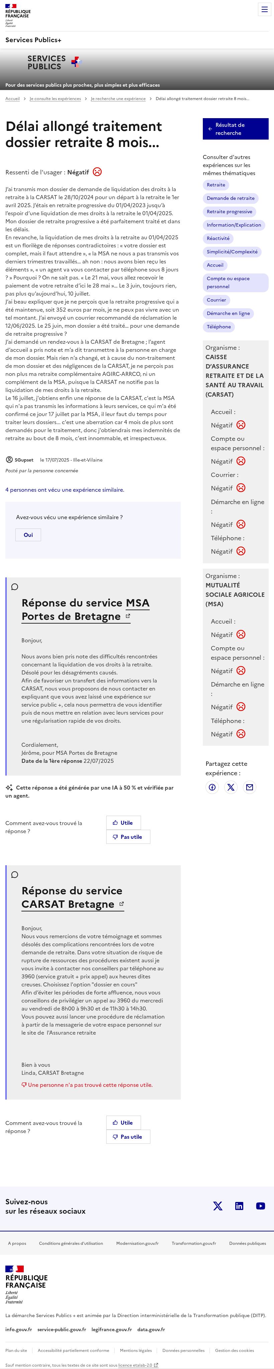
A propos (17, 1243)
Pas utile (131, 837)
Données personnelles (184, 1351)
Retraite (216, 184)
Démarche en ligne (228, 313)
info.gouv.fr (18, 1329)
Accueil (12, 99)
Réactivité (218, 238)
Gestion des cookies (234, 1351)
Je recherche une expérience (118, 99)
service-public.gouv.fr (61, 1329)
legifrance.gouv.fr (112, 1329)
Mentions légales (136, 1351)
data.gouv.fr (151, 1329)
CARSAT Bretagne (69, 904)
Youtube (261, 1206)
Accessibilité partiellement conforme (74, 1351)
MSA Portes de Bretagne (85, 609)
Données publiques (247, 1243)
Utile (127, 823)
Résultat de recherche (230, 129)
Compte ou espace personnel (228, 282)
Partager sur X (231, 787)
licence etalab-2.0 (135, 1365)
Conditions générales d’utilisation (71, 1243)
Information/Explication (234, 225)
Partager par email (249, 787)
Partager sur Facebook (212, 787)
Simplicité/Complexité (232, 251)
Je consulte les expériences (55, 99)
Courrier (216, 300)
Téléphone (219, 326)
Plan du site (16, 1351)
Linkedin (239, 1206)
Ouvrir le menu (264, 9)
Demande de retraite (231, 198)
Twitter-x (218, 1206)
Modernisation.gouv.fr (137, 1243)
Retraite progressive (229, 211)
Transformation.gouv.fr (194, 1243)
